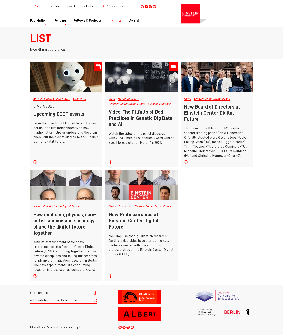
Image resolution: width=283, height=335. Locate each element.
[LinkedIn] (146, 6)
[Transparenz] (224, 297)
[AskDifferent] (146, 297)
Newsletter (72, 6)
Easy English (87, 6)
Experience (79, 98)
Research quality (128, 98)
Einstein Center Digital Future (51, 98)
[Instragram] (150, 6)
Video (112, 98)
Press (49, 6)
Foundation (125, 206)
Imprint (78, 327)
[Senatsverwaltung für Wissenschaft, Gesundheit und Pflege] (224, 314)
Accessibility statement (60, 327)
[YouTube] (154, 6)
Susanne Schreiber (159, 103)
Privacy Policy (37, 327)
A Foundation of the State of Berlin (55, 300)
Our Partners (39, 293)
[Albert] (146, 314)
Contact (59, 6)
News (187, 98)
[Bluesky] (142, 6)
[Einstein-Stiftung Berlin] (217, 14)
